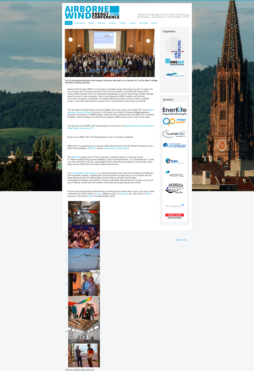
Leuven (99, 193)
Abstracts (101, 23)
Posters (91, 23)
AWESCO (91, 148)
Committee (143, 23)
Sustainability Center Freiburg (116, 148)
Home (68, 23)
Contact (154, 23)
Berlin (148, 193)
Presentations (79, 23)
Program (123, 23)
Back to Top (181, 239)
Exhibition (112, 23)
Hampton (124, 193)
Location (133, 23)
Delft (91, 196)
